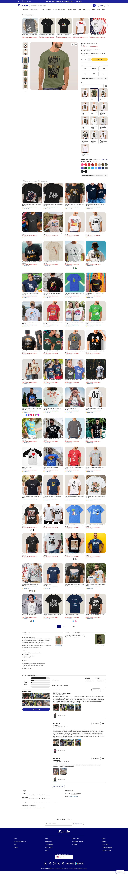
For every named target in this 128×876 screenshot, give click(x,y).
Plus (30, 1)
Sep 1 (84, 54)
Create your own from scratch (58, 646)
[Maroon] (92, 164)
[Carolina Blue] (96, 168)
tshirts (36, 808)
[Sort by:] (106, 86)
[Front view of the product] (54, 66)
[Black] (85, 171)
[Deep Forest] (85, 168)
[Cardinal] (89, 164)
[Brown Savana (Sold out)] (99, 164)
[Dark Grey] (106, 168)
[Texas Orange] (96, 164)
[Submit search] (94, 5)
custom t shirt (32, 808)
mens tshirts (25, 808)
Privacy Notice (73, 868)
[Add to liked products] (76, 44)
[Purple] (82, 168)
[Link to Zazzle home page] (23, 5)
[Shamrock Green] (89, 168)
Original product (61, 715)
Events (26, 1)
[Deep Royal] (99, 168)
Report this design (99, 645)
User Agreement (66, 868)
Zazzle (19, 1)
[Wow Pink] (82, 164)
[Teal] (92, 168)
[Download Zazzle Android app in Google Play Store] (79, 863)
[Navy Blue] (102, 168)
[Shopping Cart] (108, 5)
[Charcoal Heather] (82, 171)
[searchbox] (62, 5)
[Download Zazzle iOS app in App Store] (70, 863)
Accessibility (84, 868)
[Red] (85, 164)
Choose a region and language (62, 854)
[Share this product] (72, 44)
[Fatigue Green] (106, 164)
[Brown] (102, 164)
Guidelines (79, 868)
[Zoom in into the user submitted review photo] (25, 696)
